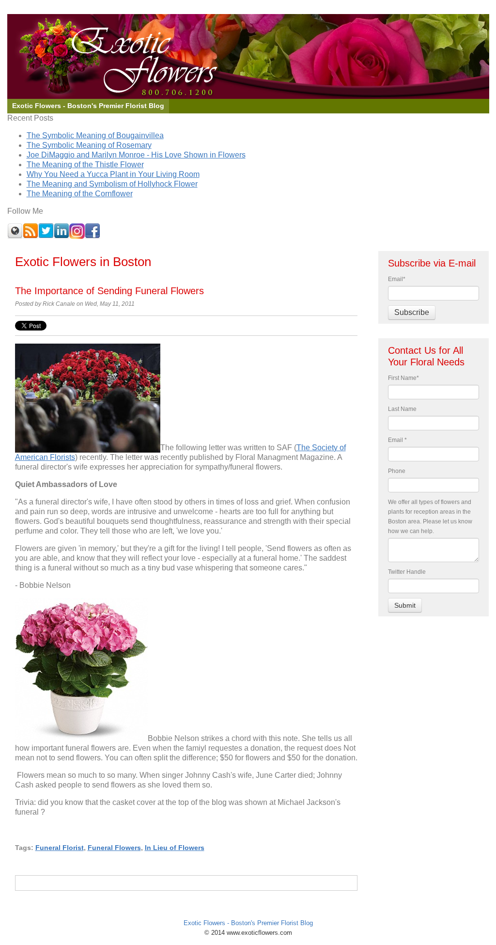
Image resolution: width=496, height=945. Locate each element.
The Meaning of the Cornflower (80, 193)
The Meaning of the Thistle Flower (85, 164)
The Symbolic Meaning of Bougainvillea (95, 135)
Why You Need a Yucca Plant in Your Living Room (113, 174)
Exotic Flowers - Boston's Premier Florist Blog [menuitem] (88, 106)
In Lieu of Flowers (174, 847)
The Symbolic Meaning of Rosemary (89, 145)
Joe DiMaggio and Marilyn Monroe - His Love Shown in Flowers (136, 155)
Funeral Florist (59, 847)
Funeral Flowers (114, 847)
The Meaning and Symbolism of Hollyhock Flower (112, 184)
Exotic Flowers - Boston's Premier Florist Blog (248, 923)
